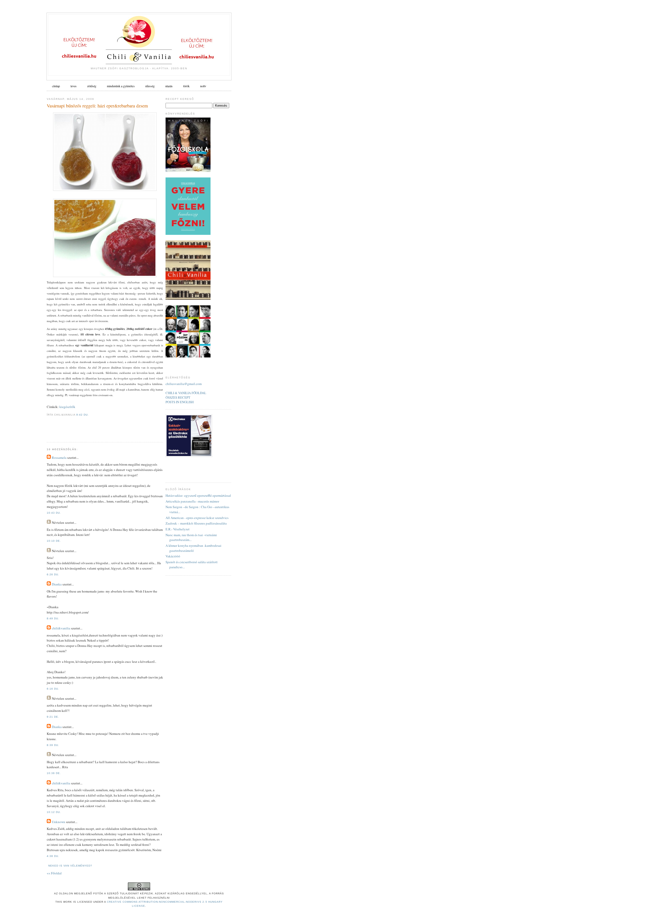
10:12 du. (54, 812)
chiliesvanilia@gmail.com (184, 383)
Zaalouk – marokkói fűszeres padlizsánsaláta (196, 523)
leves (74, 86)
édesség (150, 86)
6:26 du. (53, 574)
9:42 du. (82, 414)
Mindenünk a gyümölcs (121, 86)
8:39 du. (53, 745)
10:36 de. (54, 773)
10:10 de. (54, 540)
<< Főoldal (54, 873)
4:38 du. (53, 856)
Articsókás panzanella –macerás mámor (192, 501)
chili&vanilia (61, 628)
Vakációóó (173, 556)
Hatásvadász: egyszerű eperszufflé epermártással (198, 495)
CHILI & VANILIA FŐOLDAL (186, 393)
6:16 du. (53, 688)
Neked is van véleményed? (70, 865)
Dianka (57, 584)
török (186, 86)
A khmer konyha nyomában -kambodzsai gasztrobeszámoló (193, 548)
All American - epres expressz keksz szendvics (197, 517)
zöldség (91, 86)
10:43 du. (54, 512)
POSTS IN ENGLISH (180, 402)
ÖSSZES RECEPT (178, 397)
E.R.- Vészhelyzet (178, 529)
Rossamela (59, 457)
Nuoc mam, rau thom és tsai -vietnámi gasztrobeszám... (191, 537)
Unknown (58, 822)
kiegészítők (67, 406)
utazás (169, 86)
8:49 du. (53, 618)
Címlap (56, 86)
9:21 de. (53, 716)
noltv (203, 86)
